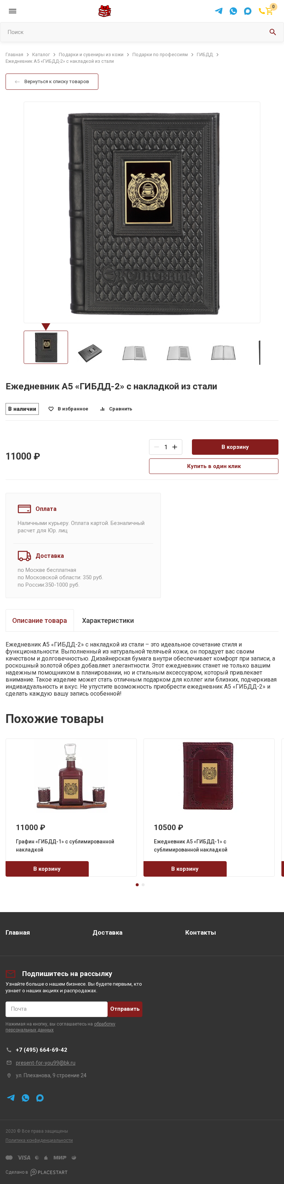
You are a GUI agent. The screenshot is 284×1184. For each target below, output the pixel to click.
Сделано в (17, 1172)
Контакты (200, 932)
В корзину (235, 447)
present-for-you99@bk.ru (45, 1063)
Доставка (107, 932)
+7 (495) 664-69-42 (41, 1050)
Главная (18, 932)
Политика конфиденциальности (39, 1140)
